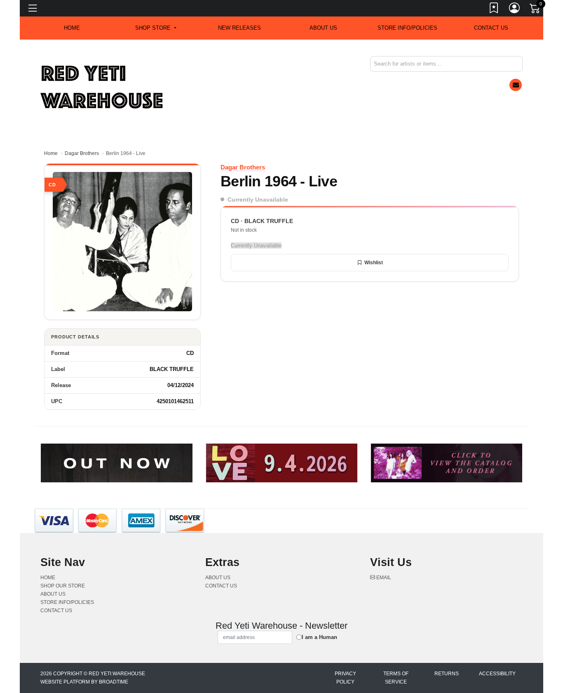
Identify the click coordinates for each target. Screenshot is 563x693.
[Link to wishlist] (494, 9)
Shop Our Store (62, 586)
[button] (156, 28)
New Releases (239, 28)
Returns (446, 674)
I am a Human (319, 637)
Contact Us (491, 28)
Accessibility (497, 674)
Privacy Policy (345, 678)
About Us (323, 28)
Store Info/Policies (407, 28)
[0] (535, 10)
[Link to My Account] (515, 9)
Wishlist (373, 262)
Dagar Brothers (82, 153)
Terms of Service (395, 678)
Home (51, 153)
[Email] (516, 85)
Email (383, 577)
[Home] (102, 87)
